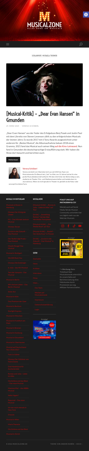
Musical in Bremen (13, 328)
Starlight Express (14, 311)
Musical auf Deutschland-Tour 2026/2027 (16, 348)
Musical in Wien (12, 419)
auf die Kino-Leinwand (66, 146)
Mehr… (36, 283)
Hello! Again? (13, 395)
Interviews (37, 273)
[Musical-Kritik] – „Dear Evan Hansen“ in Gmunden (42, 117)
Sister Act (12, 292)
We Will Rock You (15, 258)
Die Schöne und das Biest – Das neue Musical (18, 382)
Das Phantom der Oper (17, 301)
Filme (35, 278)
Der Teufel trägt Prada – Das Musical (17, 240)
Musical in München (14, 316)
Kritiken (36, 268)
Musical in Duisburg (14, 333)
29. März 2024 (12, 126)
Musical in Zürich (13, 434)
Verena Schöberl (30, 126)
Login (37, 309)
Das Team (38, 288)
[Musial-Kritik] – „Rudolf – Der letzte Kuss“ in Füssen (43, 232)
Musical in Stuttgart (14, 253)
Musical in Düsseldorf (15, 337)
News (35, 263)
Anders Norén (67, 444)
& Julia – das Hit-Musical (18, 267)
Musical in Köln (12, 296)
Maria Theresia (14, 424)
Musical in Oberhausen (15, 342)
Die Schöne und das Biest (18, 429)
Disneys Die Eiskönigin (17, 263)
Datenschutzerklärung (44, 304)
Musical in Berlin (12, 279)
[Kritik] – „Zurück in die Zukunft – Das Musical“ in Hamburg (43, 241)
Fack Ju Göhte (13, 354)
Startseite (37, 259)
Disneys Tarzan (14, 227)
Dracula (11, 414)
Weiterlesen (13, 160)
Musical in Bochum (13, 306)
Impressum (39, 300)
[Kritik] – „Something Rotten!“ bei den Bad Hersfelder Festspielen (42, 216)
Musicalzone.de (20, 444)
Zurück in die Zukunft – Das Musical (17, 232)
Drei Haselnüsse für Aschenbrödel (16, 367)
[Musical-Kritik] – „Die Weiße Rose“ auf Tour (42, 225)
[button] (86, 15)
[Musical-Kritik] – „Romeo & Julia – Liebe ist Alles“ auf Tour (44, 207)
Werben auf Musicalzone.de (41, 293)
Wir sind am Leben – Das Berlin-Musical (18, 285)
